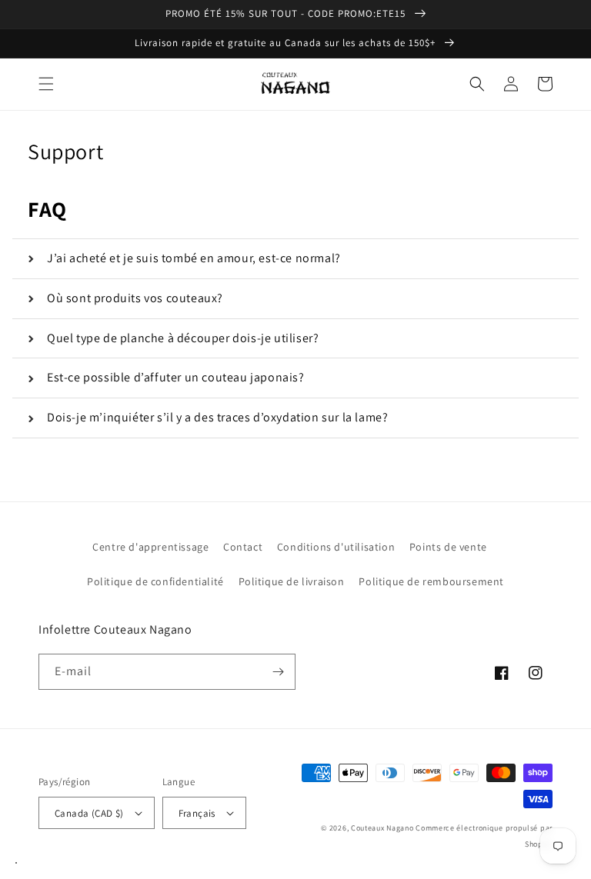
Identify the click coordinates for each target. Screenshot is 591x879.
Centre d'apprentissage (150, 547)
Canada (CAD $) (89, 813)
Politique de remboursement (431, 581)
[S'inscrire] (278, 672)
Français (197, 813)
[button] (46, 84)
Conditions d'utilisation (336, 547)
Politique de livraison (292, 581)
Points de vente (448, 547)
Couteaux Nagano (382, 828)
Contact (242, 547)
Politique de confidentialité (155, 581)
